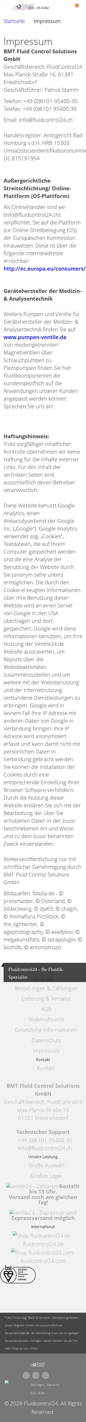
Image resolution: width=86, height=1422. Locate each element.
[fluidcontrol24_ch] (38, 1365)
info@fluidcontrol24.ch (45, 1148)
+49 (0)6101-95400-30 (45, 1140)
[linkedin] (45, 1375)
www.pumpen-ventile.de (35, 337)
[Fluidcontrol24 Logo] (24, 7)
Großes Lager (46, 1176)
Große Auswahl (46, 1165)
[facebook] (26, 1375)
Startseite (14, 21)
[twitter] (35, 1375)
